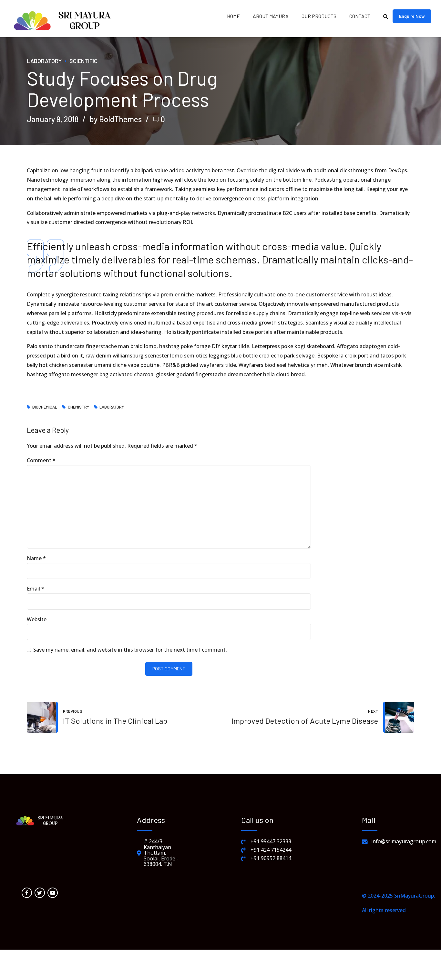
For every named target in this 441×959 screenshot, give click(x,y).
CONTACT (359, 16)
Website (36, 619)
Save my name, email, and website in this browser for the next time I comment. (130, 649)
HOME (233, 16)
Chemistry (78, 407)
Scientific (83, 60)
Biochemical (44, 407)
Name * (36, 558)
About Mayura (271, 16)
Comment (41, 460)
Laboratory (44, 60)
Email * (35, 588)
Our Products (319, 16)
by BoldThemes (115, 119)
